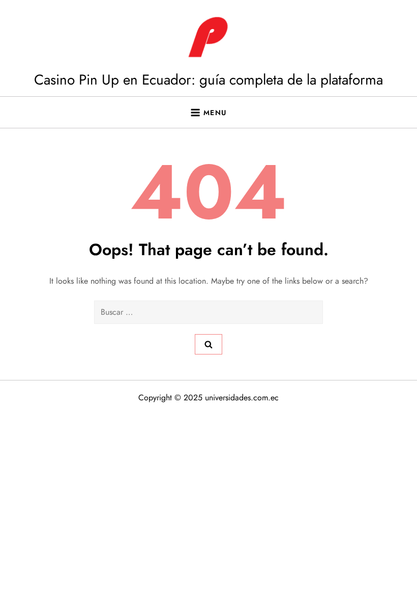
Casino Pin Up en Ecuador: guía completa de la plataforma (208, 79)
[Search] (208, 344)
